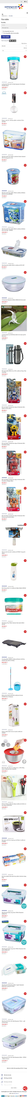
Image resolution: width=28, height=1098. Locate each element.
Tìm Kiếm (11, 15)
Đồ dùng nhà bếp (8, 1081)
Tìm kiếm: (3, 22)
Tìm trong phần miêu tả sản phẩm (11, 33)
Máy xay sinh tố (7, 1084)
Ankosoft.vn (16, 1093)
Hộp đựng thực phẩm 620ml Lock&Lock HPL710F (13, 265)
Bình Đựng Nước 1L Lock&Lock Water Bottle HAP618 (14, 588)
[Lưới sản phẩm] (10, 41)
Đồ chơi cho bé (7, 1075)
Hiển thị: (25, 48)
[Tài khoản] (21, 1)
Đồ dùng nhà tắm (8, 1078)
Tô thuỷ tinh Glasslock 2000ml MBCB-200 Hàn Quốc (14, 299)
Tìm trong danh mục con (8, 31)
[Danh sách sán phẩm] (12, 41)
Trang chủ (4, 15)
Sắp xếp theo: (24, 43)
